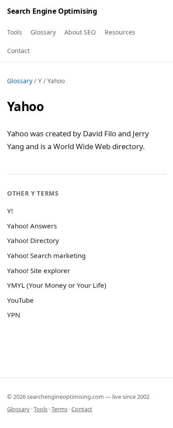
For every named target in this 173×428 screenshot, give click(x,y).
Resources (120, 32)
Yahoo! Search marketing (46, 255)
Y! (10, 210)
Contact (18, 50)
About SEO (80, 32)
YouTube (20, 300)
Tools (14, 32)
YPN (13, 314)
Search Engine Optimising (52, 11)
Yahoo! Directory (33, 240)
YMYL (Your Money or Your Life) (56, 285)
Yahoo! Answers (32, 225)
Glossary (43, 32)
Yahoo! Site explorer (38, 270)
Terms (59, 409)
